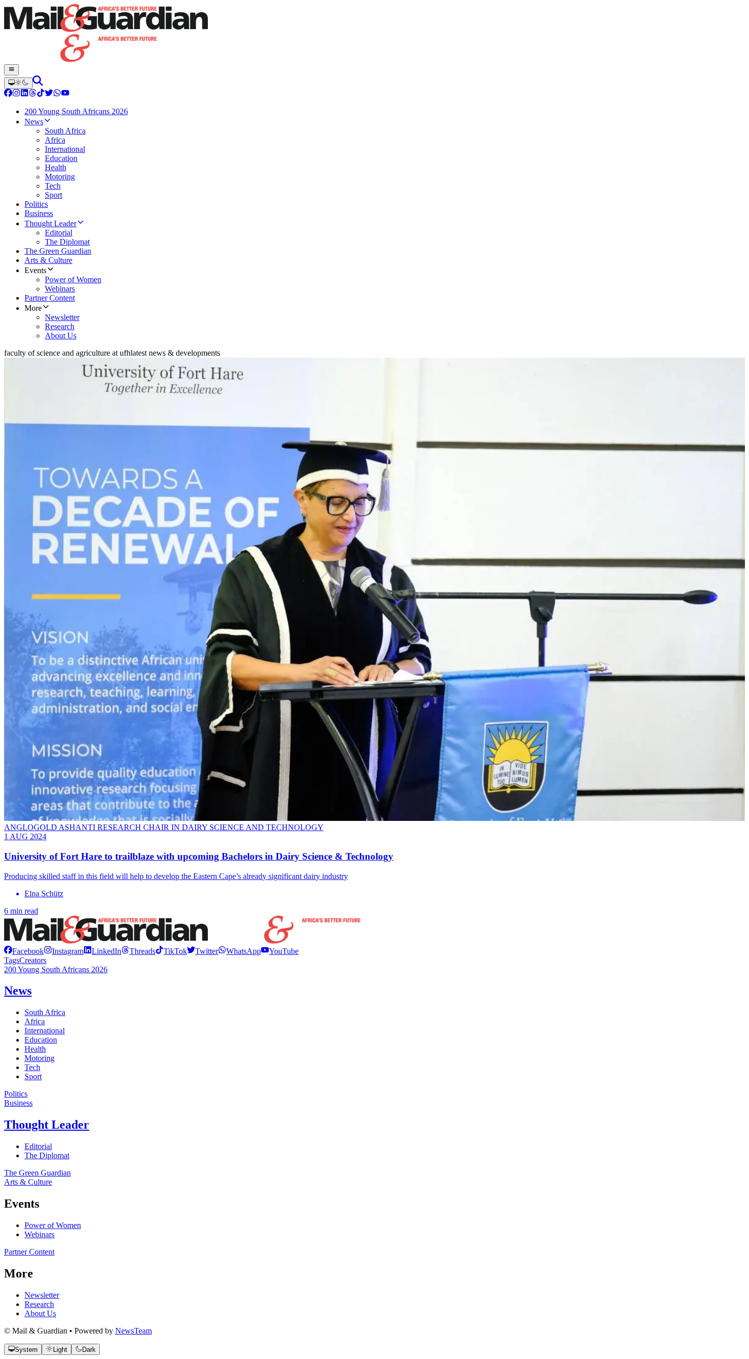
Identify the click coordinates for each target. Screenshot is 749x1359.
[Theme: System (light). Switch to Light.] (18, 83)
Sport (33, 1076)
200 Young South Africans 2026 (56, 969)
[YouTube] (65, 94)
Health (35, 1049)
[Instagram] (16, 94)
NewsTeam (133, 1330)
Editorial (38, 1146)
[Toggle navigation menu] (11, 69)
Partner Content (29, 1251)
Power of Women (52, 1225)
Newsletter (41, 1295)
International (44, 1030)
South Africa (44, 1012)
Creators (32, 960)
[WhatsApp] (57, 94)
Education (40, 1039)
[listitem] (24, 951)
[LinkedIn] (24, 94)
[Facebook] (8, 94)
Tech (32, 1067)
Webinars (39, 1234)
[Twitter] (49, 94)
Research (39, 1304)
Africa (34, 1021)
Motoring (39, 1058)
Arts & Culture (28, 1182)
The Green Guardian (37, 1172)
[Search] (38, 82)
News (18, 990)
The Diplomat (46, 1155)
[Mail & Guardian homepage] (374, 34)
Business (18, 1103)
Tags (11, 960)
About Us (40, 1313)
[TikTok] (41, 94)
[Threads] (33, 94)
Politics (16, 1093)
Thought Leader (46, 1124)
